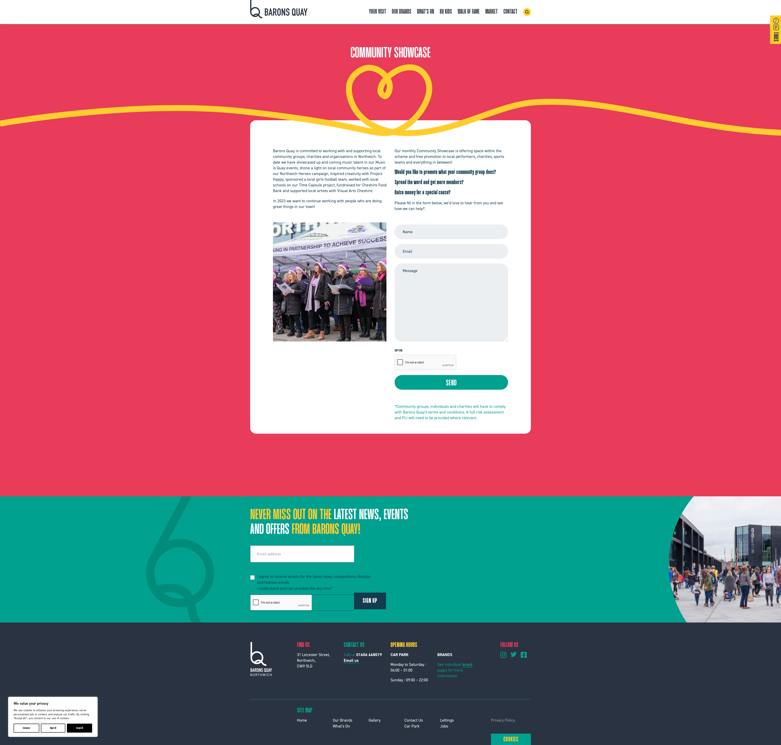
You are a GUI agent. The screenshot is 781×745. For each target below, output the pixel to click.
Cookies (511, 739)
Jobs (444, 726)
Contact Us (413, 720)
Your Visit (377, 12)
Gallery (375, 720)
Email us (351, 660)
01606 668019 (369, 654)
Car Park (412, 726)
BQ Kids (446, 12)
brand (467, 664)
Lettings (447, 720)
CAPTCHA (398, 350)
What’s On (425, 12)
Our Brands (401, 12)
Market (491, 12)
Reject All (53, 728)
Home (302, 720)
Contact (510, 12)
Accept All (79, 728)
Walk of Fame (469, 12)
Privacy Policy (503, 720)
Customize (26, 728)
